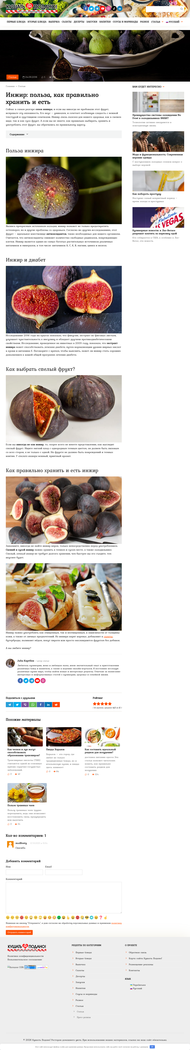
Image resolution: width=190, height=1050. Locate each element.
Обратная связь (138, 952)
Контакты (134, 970)
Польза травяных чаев (20, 805)
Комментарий (14, 879)
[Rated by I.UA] (15, 967)
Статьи (155, 22)
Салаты (66, 21)
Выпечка (54, 21)
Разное (144, 21)
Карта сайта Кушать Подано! (145, 958)
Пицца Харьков (55, 749)
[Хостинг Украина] (42, 967)
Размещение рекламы (141, 964)
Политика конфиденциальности (25, 956)
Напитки (105, 21)
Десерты (79, 21)
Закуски (91, 21)
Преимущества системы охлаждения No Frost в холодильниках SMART (156, 116)
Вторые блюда (37, 21)
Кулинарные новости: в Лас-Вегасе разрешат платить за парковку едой (154, 231)
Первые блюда (16, 21)
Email (48, 867)
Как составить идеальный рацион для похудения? (100, 751)
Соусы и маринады (125, 21)
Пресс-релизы (84, 1017)
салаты (108, 636)
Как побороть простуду (146, 194)
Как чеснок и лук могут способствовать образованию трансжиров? (23, 752)
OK (152, 1047)
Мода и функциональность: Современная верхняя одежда (157, 155)
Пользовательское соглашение (24, 959)
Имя (8, 867)
